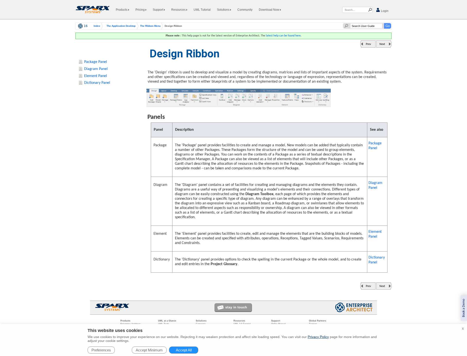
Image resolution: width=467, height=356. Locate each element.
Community (244, 9)
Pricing (140, 9)
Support (158, 9)
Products (122, 9)
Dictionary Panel (376, 260)
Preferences (101, 350)
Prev (368, 44)
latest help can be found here (283, 35)
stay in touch (236, 307)
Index (97, 26)
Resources (178, 9)
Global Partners (317, 321)
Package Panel (375, 145)
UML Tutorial (202, 9)
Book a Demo (464, 308)
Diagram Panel (375, 185)
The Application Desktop (121, 26)
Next (382, 44)
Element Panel (375, 234)
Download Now (269, 9)
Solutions (223, 9)
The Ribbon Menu (150, 26)
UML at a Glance (167, 321)
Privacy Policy (318, 337)
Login (384, 11)
